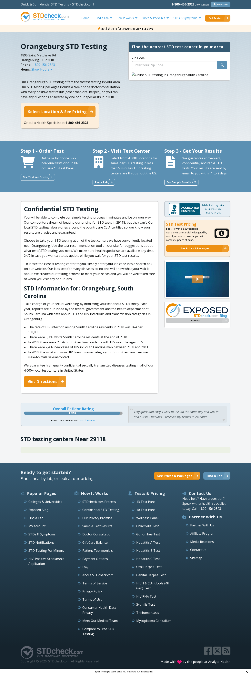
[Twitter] (217, 653)
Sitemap (196, 558)
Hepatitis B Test (148, 550)
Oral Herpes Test (149, 567)
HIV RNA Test (146, 596)
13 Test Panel (146, 502)
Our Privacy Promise (97, 518)
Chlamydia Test (147, 526)
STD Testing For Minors (46, 550)
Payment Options (95, 559)
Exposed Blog (38, 510)
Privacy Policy (92, 591)
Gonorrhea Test (148, 534)
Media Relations (202, 542)
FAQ (85, 567)
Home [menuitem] (85, 18)
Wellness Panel (147, 518)
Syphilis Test (145, 604)
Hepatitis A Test (148, 542)
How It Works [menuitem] (125, 18)
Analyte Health (219, 661)
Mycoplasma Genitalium (153, 621)
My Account (36, 526)
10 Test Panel (146, 510)
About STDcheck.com (97, 575)
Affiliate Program (202, 533)
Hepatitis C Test (148, 559)
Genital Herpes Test (151, 575)
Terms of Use (92, 599)
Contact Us (198, 550)
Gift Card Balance (95, 542)
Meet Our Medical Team (100, 621)
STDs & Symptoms (41, 534)
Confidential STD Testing (100, 510)
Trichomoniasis (147, 613)
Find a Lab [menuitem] (102, 18)
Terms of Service (94, 583)
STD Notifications (41, 542)
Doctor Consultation (97, 534)
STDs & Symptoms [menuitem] (185, 18)
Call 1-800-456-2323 (206, 508)
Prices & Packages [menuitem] (153, 18)
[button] (197, 279)
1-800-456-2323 (190, 4)
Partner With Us (202, 525)
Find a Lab (35, 518)
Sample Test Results (97, 526)
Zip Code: (138, 58)
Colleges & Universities (45, 502)
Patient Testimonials (97, 550)
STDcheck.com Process (99, 502)
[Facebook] (208, 653)
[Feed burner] (226, 653)
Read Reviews (87, 420)
